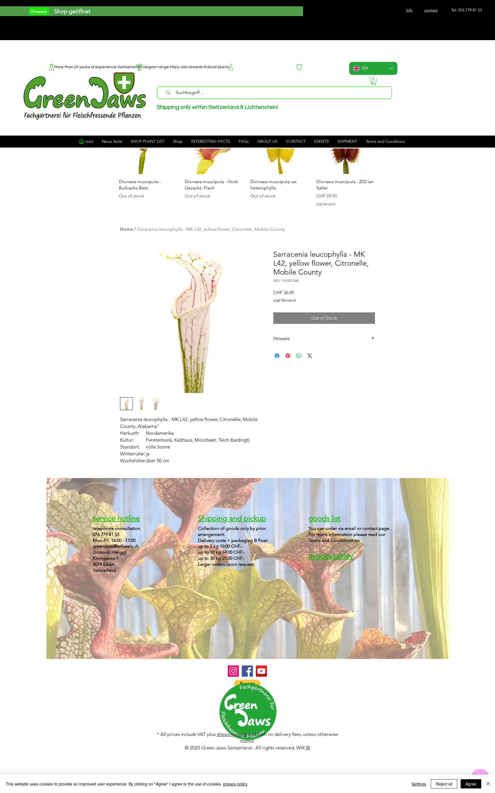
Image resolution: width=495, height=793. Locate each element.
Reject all (444, 784)
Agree (470, 784)
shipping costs (232, 734)
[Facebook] (247, 671)
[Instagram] (233, 671)
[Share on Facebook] (277, 355)
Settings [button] (419, 784)
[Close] (488, 783)
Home (126, 229)
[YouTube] (261, 671)
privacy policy (235, 784)
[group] (247, 160)
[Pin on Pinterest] (287, 355)
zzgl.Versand (284, 300)
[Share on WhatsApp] (298, 355)
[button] (373, 81)
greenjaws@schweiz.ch (116, 546)
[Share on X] (309, 355)
